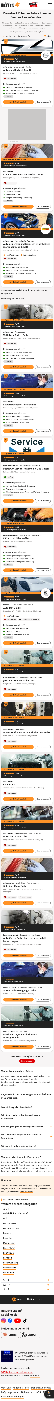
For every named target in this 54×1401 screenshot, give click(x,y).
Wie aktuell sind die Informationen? (26, 1146)
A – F (26, 1209)
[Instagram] (3, 1320)
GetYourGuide (18, 299)
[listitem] (16, 1213)
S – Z (26, 1290)
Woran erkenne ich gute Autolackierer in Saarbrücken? (26, 1136)
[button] (49, 1394)
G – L (26, 1280)
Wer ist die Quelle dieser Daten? (26, 1107)
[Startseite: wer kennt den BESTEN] (10, 4)
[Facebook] (10, 1320)
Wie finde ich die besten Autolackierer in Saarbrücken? (26, 1117)
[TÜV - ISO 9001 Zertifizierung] (7, 1356)
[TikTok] (25, 1320)
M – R (26, 1285)
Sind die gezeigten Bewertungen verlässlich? (26, 1126)
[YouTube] (17, 1320)
